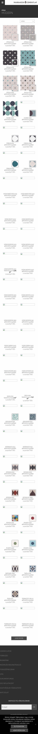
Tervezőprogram (7, 669)
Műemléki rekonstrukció (10, 665)
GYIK (1, 674)
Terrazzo (4, 656)
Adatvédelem (19, 730)
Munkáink (4, 660)
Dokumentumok (7, 679)
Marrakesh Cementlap (24, 2)
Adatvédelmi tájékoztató (10, 688)
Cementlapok (5, 651)
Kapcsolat (4, 692)
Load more (19, 638)
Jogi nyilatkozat (7, 683)
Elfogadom (19, 726)
